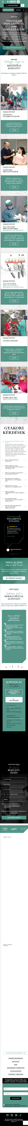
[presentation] (14, 97)
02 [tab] (12, 666)
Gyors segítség (8, 10)
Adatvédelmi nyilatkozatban (12, 805)
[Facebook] (12, 1115)
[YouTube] (16, 1115)
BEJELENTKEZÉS (13, 5)
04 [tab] (18, 666)
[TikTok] (20, 1115)
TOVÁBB (14, 131)
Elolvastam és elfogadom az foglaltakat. (16, 1105)
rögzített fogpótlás (13, 228)
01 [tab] (9, 666)
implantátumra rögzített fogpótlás (13, 285)
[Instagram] (7, 1115)
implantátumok (10, 398)
